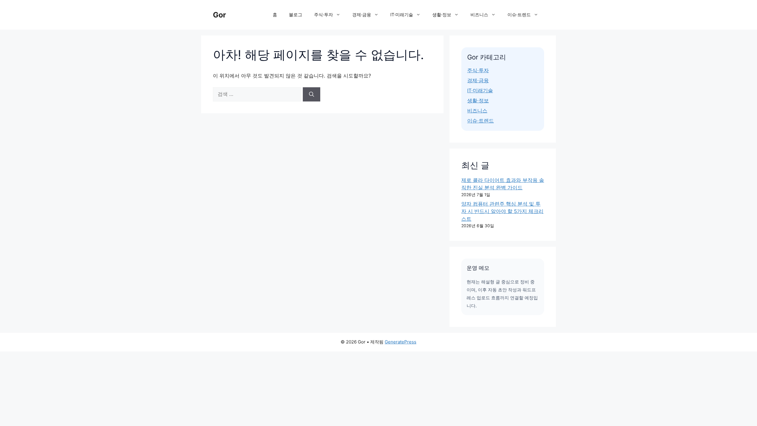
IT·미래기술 (401, 14)
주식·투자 (323, 14)
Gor (219, 14)
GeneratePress (400, 342)
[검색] (311, 94)
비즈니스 (479, 14)
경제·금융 (361, 14)
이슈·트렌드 (519, 14)
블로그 (295, 14)
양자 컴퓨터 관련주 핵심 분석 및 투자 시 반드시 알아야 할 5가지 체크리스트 (502, 211)
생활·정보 (441, 14)
